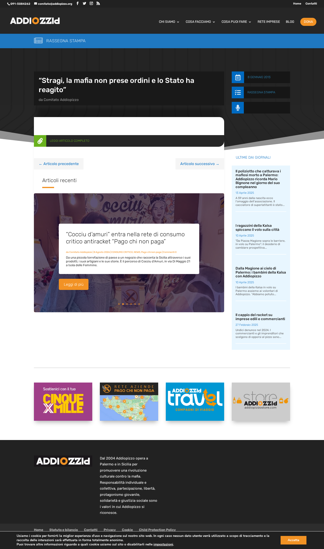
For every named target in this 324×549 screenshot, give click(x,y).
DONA (308, 22)
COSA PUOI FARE (234, 22)
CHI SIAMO (167, 22)
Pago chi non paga (151, 252)
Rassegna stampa (66, 40)
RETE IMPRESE (269, 22)
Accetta (293, 540)
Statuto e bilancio (63, 530)
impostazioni (163, 544)
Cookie (127, 530)
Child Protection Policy (157, 530)
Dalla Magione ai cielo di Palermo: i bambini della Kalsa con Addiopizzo (261, 272)
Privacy (110, 530)
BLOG (290, 22)
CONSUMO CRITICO (122, 252)
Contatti (311, 3)
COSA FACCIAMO (198, 22)
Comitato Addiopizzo (61, 100)
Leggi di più (73, 284)
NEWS (137, 252)
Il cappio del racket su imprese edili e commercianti (260, 317)
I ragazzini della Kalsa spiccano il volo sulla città (257, 227)
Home (297, 3)
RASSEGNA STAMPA (261, 92)
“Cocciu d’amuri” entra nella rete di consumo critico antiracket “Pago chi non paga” (125, 238)
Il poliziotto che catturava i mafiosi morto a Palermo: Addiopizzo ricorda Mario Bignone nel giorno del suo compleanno (258, 179)
